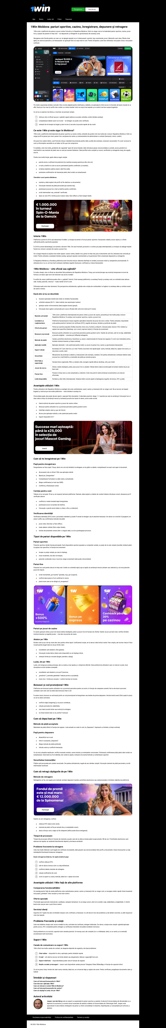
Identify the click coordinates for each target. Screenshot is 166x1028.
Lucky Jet (50, 19)
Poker (60, 19)
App (34, 19)
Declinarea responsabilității (42, 1017)
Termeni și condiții (83, 1017)
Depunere (68, 19)
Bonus (41, 19)
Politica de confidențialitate (64, 1017)
